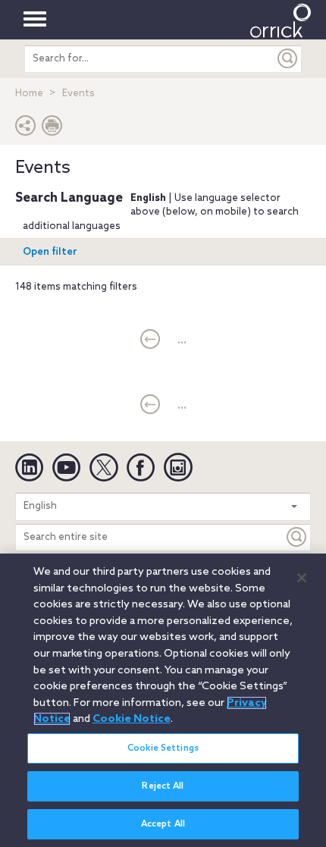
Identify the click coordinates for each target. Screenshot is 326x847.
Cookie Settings (163, 748)
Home (29, 93)
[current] (150, 340)
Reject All (162, 786)
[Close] (301, 577)
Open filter (50, 252)
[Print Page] (52, 129)
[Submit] (288, 59)
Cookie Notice (131, 719)
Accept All (163, 824)
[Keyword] (297, 537)
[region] (163, 700)
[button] (25, 129)
